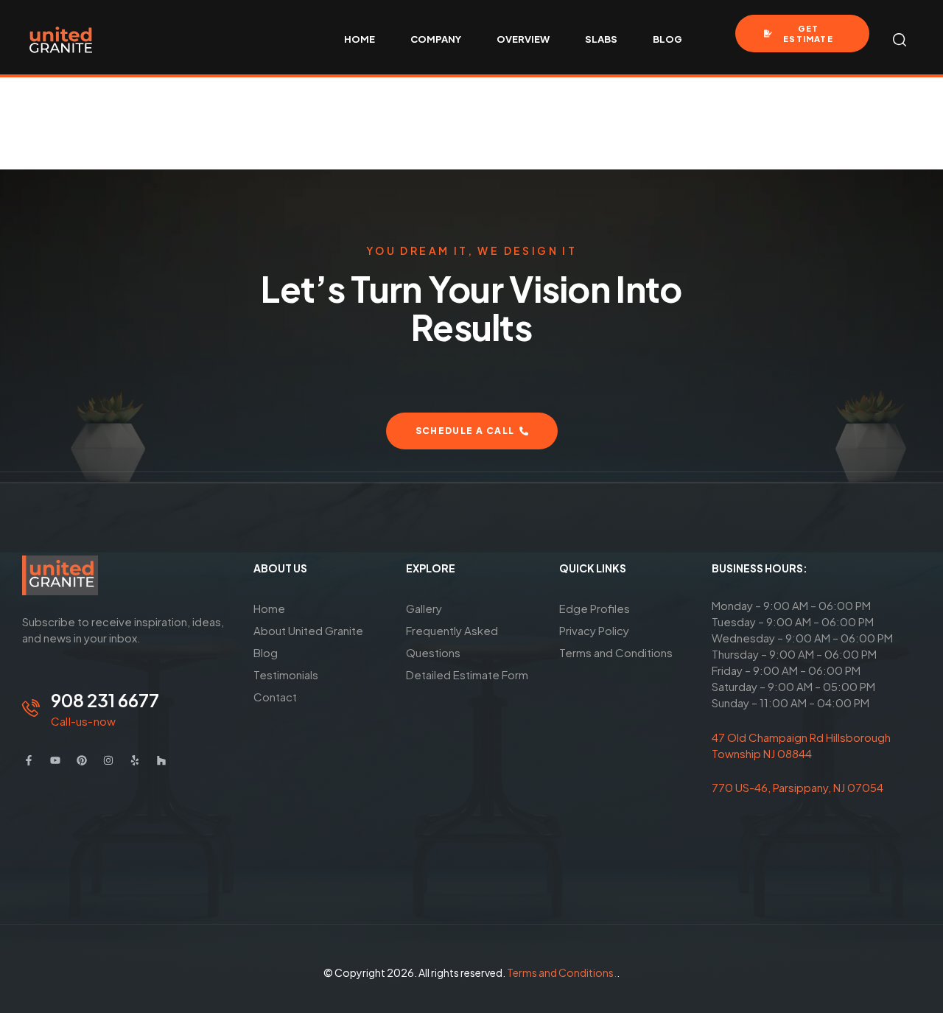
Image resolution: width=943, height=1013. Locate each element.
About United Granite (308, 630)
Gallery (424, 608)
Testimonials (285, 674)
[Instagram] (108, 760)
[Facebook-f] (28, 760)
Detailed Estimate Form (467, 674)
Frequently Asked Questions (452, 641)
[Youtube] (55, 760)
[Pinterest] (81, 760)
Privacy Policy (594, 630)
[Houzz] (161, 760)
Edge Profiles (594, 608)
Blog (265, 652)
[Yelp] (135, 760)
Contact (275, 697)
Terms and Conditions (616, 652)
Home (269, 608)
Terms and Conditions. (562, 972)
